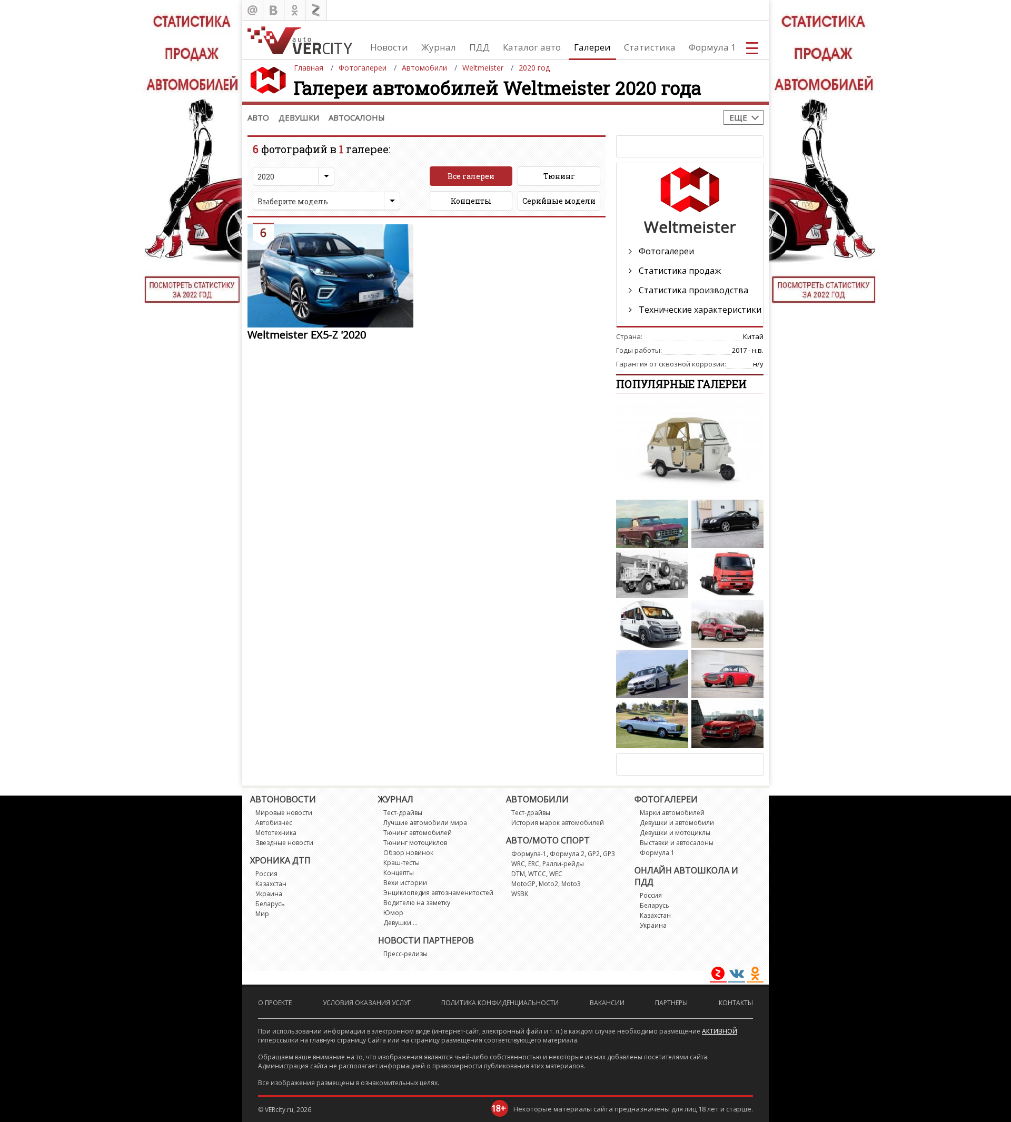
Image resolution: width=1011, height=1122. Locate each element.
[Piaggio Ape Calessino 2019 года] (690, 449)
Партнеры (671, 1002)
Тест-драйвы (402, 812)
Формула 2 (567, 853)
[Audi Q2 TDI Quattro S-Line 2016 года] (727, 624)
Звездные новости (284, 842)
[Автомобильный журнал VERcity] (299, 40)
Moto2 (548, 883)
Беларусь (270, 903)
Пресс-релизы (405, 953)
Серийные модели (559, 201)
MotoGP (523, 883)
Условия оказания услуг (367, 1002)
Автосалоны (357, 117)
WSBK (519, 893)
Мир (262, 913)
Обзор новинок (408, 852)
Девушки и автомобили (677, 822)
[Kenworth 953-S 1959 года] (652, 574)
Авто (258, 117)
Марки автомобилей (672, 812)
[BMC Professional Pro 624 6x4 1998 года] (727, 574)
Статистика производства (693, 290)
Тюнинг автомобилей (417, 832)
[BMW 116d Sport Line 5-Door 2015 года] (652, 674)
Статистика (650, 47)
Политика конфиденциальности (500, 1002)
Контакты (736, 1002)
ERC (533, 863)
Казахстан (270, 883)
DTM (518, 873)
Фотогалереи (666, 251)
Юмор (393, 912)
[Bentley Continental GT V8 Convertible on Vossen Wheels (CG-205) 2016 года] (727, 524)
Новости (389, 47)
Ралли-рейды (563, 863)
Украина (268, 893)
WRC (518, 863)
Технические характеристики (700, 309)
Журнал (438, 47)
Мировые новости (283, 812)
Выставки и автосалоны (676, 842)
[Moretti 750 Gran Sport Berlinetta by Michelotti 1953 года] (727, 674)
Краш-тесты (401, 862)
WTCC (537, 873)
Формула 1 (712, 47)
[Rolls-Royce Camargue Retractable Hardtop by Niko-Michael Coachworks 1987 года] (652, 724)
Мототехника (275, 832)
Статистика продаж (680, 270)
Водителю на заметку (416, 902)
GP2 (594, 853)
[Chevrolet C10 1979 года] (652, 524)
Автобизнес (273, 822)
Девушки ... (400, 922)
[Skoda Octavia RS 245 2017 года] (727, 724)
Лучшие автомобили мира (425, 822)
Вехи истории (405, 882)
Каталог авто (532, 47)
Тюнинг (559, 176)
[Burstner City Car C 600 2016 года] (652, 624)
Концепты (471, 201)
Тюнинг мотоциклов (415, 842)
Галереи (592, 47)
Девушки (299, 117)
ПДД (479, 47)
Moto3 (571, 883)
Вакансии (607, 1002)
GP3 (609, 853)
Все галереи (471, 176)
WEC (555, 873)
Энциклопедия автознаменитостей (438, 892)
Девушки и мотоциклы (675, 832)
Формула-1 (529, 853)
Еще (738, 117)
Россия (266, 873)
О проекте (275, 1002)
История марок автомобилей (557, 822)
